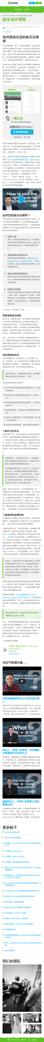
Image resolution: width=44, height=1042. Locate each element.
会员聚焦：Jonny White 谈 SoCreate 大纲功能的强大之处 (23, 844)
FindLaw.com (12, 261)
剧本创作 (13, 15)
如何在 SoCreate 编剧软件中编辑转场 (18, 907)
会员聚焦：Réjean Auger (13, 851)
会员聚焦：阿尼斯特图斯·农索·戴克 (17, 862)
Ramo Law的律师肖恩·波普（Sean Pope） (24, 159)
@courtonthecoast (14, 653)
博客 (7, 15)
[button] (22, 988)
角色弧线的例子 (10, 929)
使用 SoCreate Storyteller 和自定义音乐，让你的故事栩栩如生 (23, 868)
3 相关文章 (8, 32)
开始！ (32, 3)
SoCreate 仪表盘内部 (12, 832)
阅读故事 (18, 9)
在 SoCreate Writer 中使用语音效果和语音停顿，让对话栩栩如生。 (23, 884)
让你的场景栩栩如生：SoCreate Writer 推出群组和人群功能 (23, 936)
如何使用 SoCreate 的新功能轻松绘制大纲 (19, 896)
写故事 (26, 9)
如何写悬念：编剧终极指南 (14, 902)
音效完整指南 (9, 950)
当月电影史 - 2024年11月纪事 (15, 913)
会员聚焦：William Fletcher (15, 856)
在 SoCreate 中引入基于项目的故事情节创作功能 (22, 891)
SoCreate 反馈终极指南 (13, 837)
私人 (29, 1039)
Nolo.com (33, 258)
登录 (39, 3)
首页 (4, 15)
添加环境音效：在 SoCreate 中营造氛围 (19, 924)
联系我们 (34, 1039)
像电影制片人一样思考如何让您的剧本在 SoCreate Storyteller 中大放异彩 (22, 876)
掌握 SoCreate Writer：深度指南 (16, 918)
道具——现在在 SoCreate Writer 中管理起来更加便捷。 (23, 944)
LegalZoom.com (26, 261)
